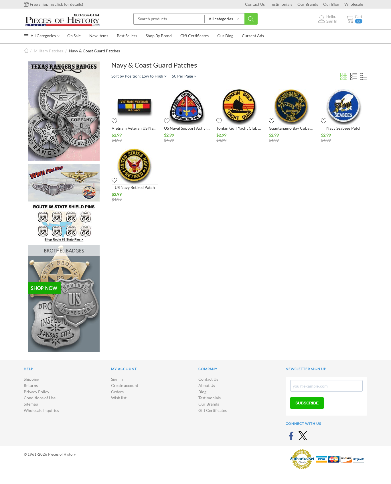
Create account (124, 385)
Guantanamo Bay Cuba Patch (292, 128)
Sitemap (31, 404)
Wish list (119, 397)
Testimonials (281, 4)
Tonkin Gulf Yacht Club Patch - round (239, 128)
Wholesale (353, 4)
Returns (31, 385)
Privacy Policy (36, 391)
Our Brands (307, 4)
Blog (202, 391)
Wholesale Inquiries (41, 410)
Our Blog (331, 4)
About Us (206, 385)
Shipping (31, 379)
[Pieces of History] (62, 19)
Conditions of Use (40, 397)
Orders (117, 391)
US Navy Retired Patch (135, 187)
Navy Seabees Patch (344, 128)
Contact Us (255, 4)
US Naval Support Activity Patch (187, 128)
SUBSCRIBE (307, 403)
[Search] (251, 19)
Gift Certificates (212, 410)
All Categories (43, 35)
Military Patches (48, 50)
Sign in (117, 379)
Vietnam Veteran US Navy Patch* (135, 128)
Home (26, 51)
